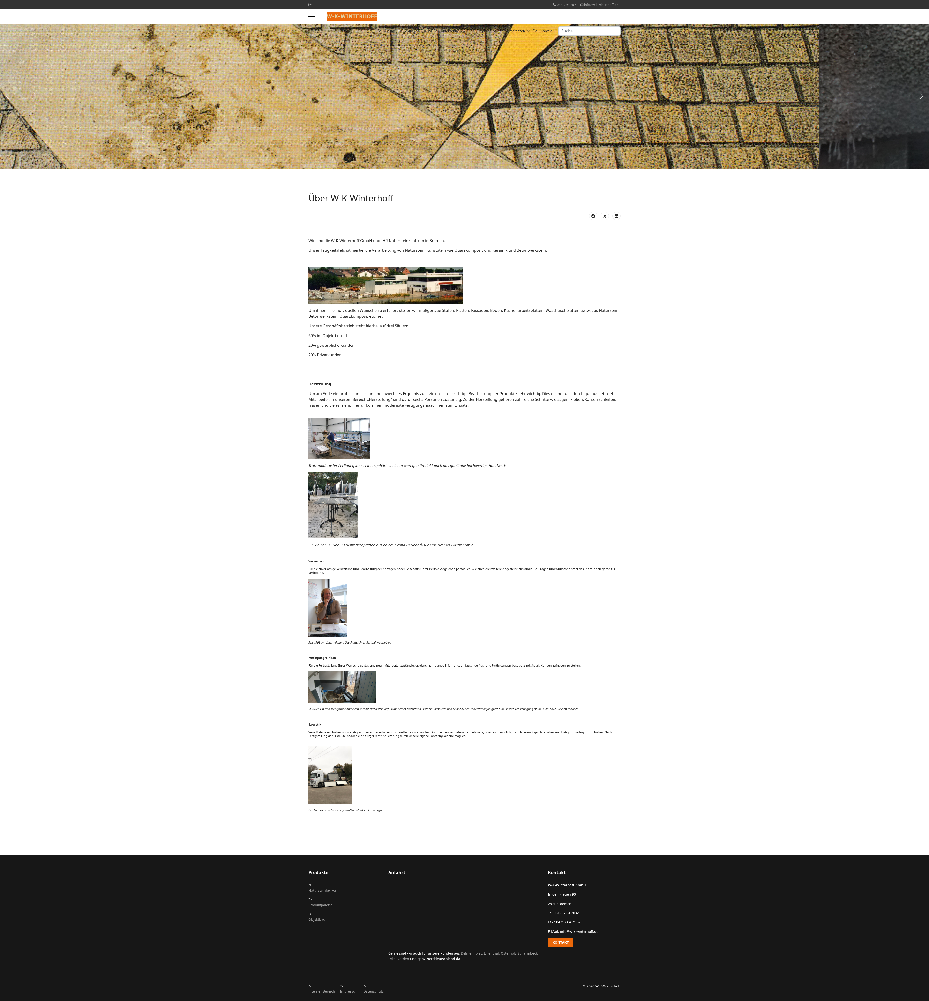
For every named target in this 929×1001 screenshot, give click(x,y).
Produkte (484, 31)
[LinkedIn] (616, 216)
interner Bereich (321, 991)
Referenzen (516, 31)
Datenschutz (373, 991)
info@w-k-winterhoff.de (601, 5)
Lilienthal (491, 953)
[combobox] (589, 31)
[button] (7, 96)
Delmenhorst (471, 953)
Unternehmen (451, 31)
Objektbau (316, 919)
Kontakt (546, 31)
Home (389, 31)
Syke (392, 959)
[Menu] (311, 16)
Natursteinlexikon (322, 890)
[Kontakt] (584, 942)
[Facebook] (593, 216)
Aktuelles (412, 31)
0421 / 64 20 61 (567, 5)
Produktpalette (320, 905)
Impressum (349, 991)
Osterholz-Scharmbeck (519, 953)
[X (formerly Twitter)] (605, 216)
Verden (403, 959)
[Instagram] (309, 4)
